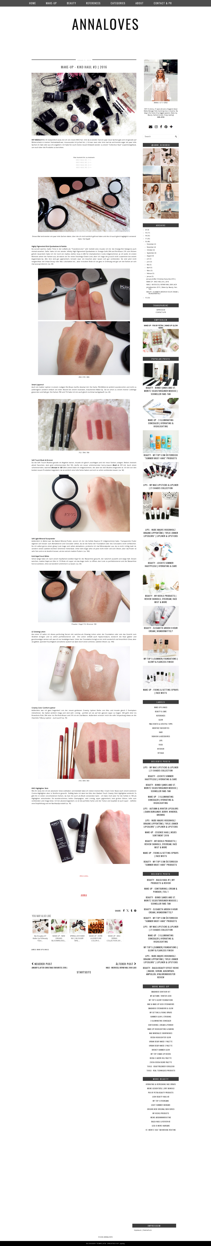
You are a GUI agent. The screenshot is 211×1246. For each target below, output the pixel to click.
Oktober (149, 250)
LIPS (160, 740)
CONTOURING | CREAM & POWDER (160, 1025)
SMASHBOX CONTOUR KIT (160, 992)
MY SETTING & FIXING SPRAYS (161, 1012)
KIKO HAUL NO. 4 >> (83, 165)
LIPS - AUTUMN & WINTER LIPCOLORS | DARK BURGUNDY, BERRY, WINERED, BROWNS (160, 811)
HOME (32, 3)
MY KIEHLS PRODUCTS (161, 1113)
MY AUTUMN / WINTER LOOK (161, 996)
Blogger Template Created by (105, 1243)
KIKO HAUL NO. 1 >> (83, 160)
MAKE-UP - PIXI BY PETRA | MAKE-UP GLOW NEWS (161, 326)
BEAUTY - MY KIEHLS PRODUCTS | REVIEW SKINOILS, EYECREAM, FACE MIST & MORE (161, 599)
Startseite (84, 972)
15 (146, 298)
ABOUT (139, 3)
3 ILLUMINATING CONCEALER (160, 1021)
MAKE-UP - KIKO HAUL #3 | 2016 (157, 282)
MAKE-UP (51, 3)
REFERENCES (93, 3)
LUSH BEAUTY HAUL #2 (160, 1097)
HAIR (161, 732)
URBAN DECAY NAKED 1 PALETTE (161, 1041)
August (149, 256)
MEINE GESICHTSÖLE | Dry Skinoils (160, 1088)
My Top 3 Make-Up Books (161, 1054)
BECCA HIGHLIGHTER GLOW (161, 1037)
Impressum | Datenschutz (143, 1230)
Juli (148, 259)
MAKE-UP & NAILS (43, 949)
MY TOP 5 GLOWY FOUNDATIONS (161, 1000)
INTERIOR (160, 749)
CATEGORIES (118, 3)
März (148, 271)
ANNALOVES (105, 24)
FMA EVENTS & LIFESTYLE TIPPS (160, 724)
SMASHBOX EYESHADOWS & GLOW (160, 1008)
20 (146, 230)
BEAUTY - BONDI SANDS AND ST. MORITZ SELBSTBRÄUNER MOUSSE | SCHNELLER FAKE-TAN (161, 391)
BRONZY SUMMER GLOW (161, 1050)
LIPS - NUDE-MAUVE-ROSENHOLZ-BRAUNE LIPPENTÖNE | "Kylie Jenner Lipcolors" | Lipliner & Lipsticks (161, 532)
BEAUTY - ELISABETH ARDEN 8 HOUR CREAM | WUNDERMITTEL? (162, 293)
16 (146, 242)
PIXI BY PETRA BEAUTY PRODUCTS (160, 1092)
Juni (148, 262)
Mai (148, 265)
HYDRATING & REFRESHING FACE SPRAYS (161, 1084)
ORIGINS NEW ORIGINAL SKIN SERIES (160, 1109)
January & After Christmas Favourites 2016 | (161, 279)
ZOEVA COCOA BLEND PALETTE (161, 1062)
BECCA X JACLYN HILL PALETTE (161, 1058)
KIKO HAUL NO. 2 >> (83, 162)
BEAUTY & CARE (161, 711)
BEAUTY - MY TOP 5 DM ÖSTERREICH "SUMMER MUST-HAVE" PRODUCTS (161, 456)
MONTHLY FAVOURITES (160, 728)
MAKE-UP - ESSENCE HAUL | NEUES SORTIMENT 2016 (161, 834)
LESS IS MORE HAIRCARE (161, 1126)
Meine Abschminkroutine (161, 1117)
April (148, 268)
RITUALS (161, 753)
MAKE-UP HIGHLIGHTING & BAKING (161, 1029)
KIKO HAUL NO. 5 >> (83, 167)
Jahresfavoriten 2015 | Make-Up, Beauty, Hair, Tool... (161, 288)
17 (146, 239)
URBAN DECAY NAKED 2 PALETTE (161, 1046)
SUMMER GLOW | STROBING (160, 1017)
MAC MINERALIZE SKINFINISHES (160, 1033)
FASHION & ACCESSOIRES (161, 736)
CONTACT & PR (163, 3)
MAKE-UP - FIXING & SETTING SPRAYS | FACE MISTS (161, 691)
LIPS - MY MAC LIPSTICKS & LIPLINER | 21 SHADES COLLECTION (160, 486)
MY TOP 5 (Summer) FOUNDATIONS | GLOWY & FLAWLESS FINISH (161, 660)
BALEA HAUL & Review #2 (160, 1121)
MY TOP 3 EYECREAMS (161, 1101)
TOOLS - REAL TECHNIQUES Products (161, 1070)
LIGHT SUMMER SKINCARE (160, 1105)
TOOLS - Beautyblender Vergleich (161, 1066)
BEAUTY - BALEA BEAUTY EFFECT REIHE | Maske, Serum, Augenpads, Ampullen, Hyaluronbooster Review (161, 972)
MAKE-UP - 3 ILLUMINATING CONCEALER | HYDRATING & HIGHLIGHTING (161, 423)
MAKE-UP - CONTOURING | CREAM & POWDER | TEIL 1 (160, 890)
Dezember (150, 244)
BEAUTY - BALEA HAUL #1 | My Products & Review (161, 881)
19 (146, 233)
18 (146, 236)
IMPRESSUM (160, 310)
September (150, 253)
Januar (149, 276)
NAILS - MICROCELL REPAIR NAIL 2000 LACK (161, 285)
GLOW (161, 720)
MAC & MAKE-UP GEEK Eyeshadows (160, 1004)
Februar (149, 273)
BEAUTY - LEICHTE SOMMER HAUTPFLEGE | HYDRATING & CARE (161, 564)
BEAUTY (71, 3)
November (150, 247)
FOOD (161, 745)
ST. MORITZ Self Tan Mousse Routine (161, 1130)
